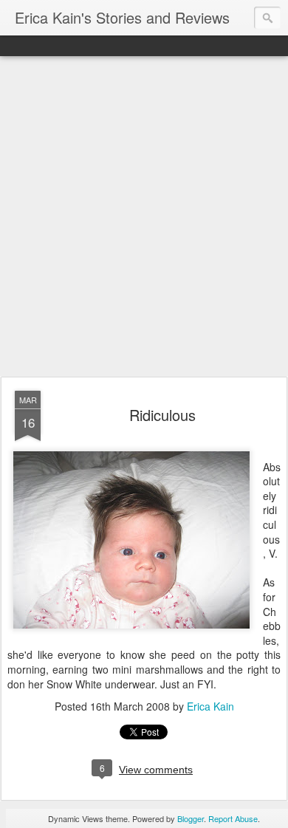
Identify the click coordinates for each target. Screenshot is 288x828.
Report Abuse (233, 818)
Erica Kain (210, 706)
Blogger (190, 818)
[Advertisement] (144, 217)
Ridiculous (162, 414)
